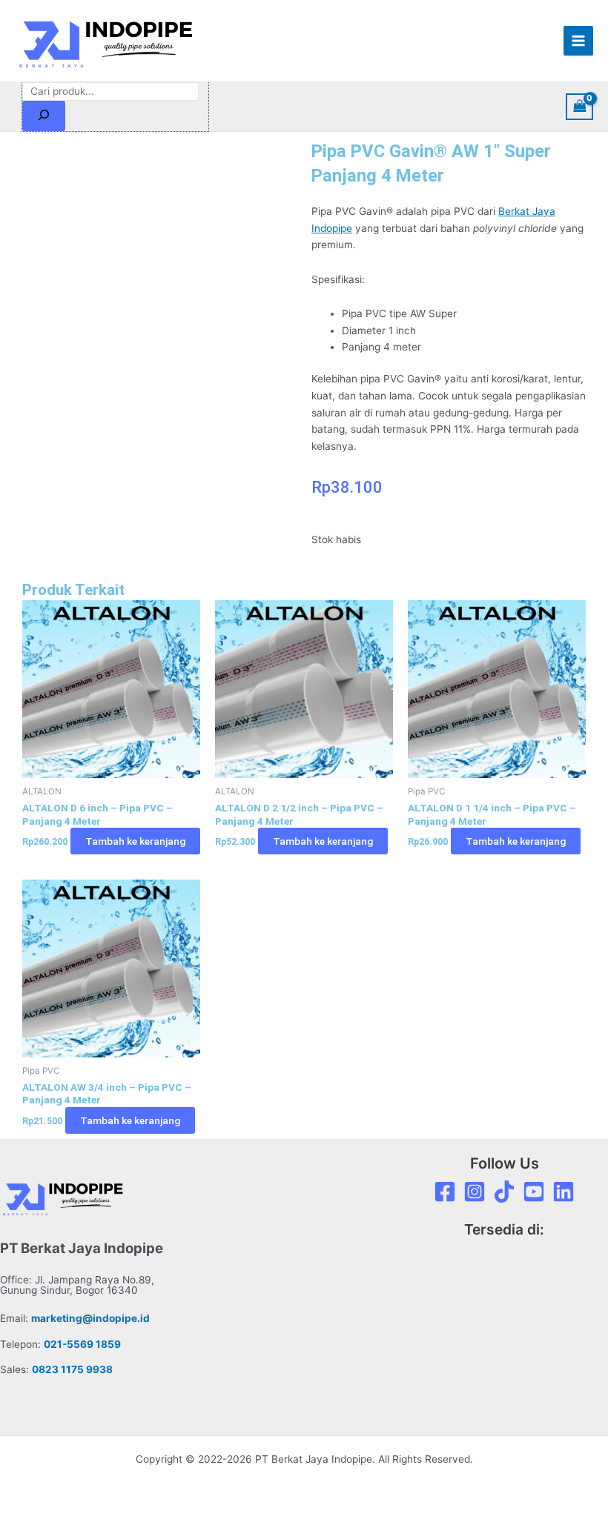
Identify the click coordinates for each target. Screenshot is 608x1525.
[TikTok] (504, 1191)
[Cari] (43, 116)
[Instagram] (474, 1191)
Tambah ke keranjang (135, 841)
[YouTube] (534, 1191)
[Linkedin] (563, 1191)
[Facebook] (445, 1191)
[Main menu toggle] (579, 41)
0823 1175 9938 (72, 1369)
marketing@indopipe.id (90, 1318)
